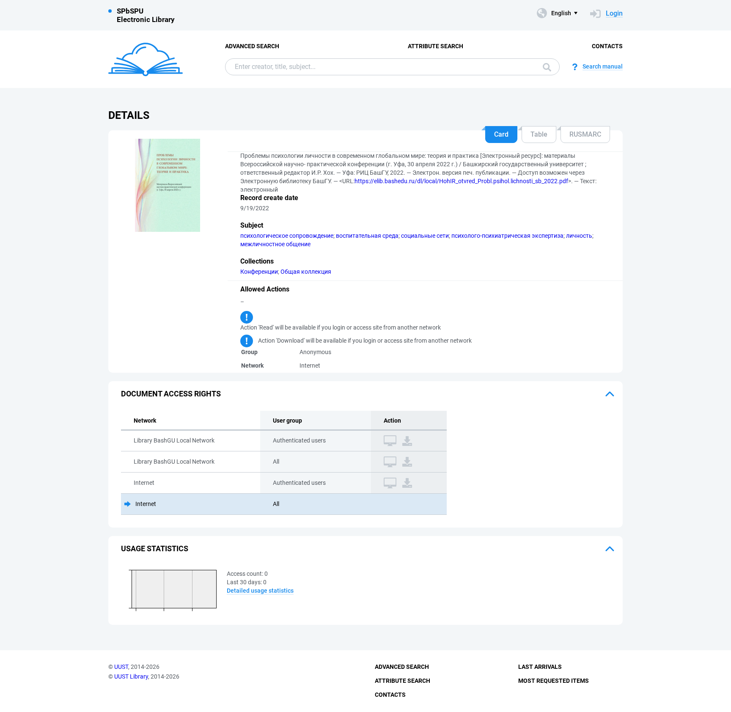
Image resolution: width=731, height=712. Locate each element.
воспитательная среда (367, 235)
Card (501, 134)
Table (538, 134)
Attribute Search (435, 46)
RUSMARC (585, 134)
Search (545, 66)
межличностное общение (275, 244)
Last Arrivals (540, 666)
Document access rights (171, 393)
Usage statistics (154, 548)
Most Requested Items (553, 680)
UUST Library (131, 676)
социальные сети (425, 235)
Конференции (259, 271)
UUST (121, 666)
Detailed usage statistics (260, 590)
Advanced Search (252, 46)
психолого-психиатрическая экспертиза (507, 235)
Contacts (607, 46)
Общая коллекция (305, 271)
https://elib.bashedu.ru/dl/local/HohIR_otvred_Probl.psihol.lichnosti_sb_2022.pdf (461, 181)
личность (579, 235)
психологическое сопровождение (286, 235)
